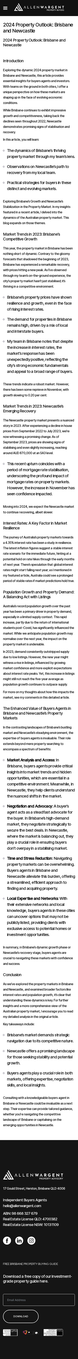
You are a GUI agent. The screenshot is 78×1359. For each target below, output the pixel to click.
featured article (18, 575)
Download (20, 1316)
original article (48, 1017)
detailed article (58, 697)
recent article (30, 212)
